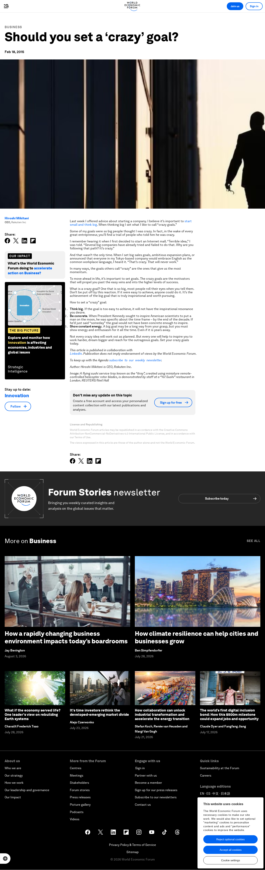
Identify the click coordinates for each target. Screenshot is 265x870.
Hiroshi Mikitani (17, 218)
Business (13, 27)
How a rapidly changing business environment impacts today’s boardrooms (66, 637)
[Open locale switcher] (5, 858)
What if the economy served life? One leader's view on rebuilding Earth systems (33, 714)
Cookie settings (230, 860)
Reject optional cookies (230, 839)
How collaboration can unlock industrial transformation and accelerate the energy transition (162, 714)
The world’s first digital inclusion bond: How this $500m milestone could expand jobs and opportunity (229, 714)
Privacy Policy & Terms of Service (132, 845)
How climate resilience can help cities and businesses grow (196, 637)
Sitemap (132, 852)
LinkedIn (76, 353)
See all (253, 541)
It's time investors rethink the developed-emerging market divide (99, 712)
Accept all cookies (231, 849)
